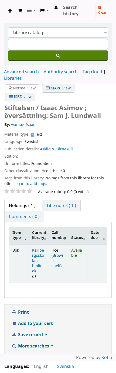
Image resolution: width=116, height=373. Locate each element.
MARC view (60, 88)
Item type (16, 235)
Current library (39, 235)
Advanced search (21, 72)
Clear (102, 12)
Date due (95, 235)
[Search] (58, 55)
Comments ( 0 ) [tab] (24, 216)
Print (23, 312)
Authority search (61, 72)
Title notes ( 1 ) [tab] (61, 205)
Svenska (65, 366)
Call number (59, 235)
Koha (106, 357)
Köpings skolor (10, 11)
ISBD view (22, 97)
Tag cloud (92, 72)
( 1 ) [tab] (22, 205)
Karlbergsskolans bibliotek (38, 261)
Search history (71, 10)
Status (77, 238)
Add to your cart (35, 323)
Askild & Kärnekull (56, 149)
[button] (20, 10)
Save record (30, 335)
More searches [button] (33, 346)
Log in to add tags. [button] (30, 184)
